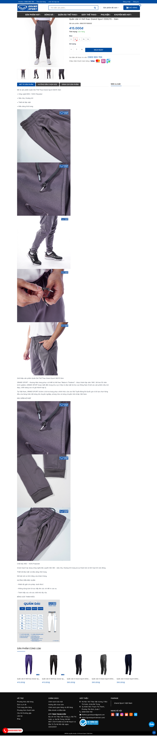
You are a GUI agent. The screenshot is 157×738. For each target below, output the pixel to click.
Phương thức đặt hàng (25, 702)
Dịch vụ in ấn (21, 704)
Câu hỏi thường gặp (24, 713)
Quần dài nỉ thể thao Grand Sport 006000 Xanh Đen (35, 679)
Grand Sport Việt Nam (123, 703)
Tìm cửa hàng (41, 2)
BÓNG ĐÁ (49, 15)
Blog (18, 719)
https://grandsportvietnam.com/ (93, 717)
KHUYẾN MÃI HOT (122, 15)
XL (84, 39)
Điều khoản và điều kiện (57, 710)
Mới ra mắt (116, 84)
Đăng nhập (126, 2)
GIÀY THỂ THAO (89, 15)
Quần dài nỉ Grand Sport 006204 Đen (80, 679)
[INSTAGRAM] (122, 715)
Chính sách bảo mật (55, 702)
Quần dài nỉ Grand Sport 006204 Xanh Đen (132, 679)
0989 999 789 (29, 2)
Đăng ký (136, 2)
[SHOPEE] (126, 715)
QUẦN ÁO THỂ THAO (67, 15)
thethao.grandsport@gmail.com (93, 715)
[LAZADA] (131, 715)
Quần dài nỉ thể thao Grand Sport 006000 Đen (58, 679)
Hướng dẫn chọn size (56, 704)
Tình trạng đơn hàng (24, 707)
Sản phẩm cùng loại (29, 648)
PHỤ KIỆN (105, 15)
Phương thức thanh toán (26, 710)
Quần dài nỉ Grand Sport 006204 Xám (105, 679)
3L (88, 39)
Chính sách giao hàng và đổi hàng (60, 707)
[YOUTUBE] (113, 715)
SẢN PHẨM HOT (32, 15)
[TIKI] (136, 715)
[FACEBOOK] (117, 715)
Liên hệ (19, 716)
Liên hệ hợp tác (53, 2)
